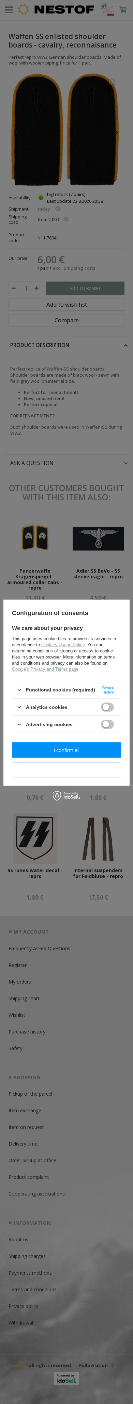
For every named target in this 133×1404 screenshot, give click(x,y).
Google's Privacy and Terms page (45, 669)
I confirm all (66, 749)
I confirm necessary (66, 769)
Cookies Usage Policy (63, 644)
